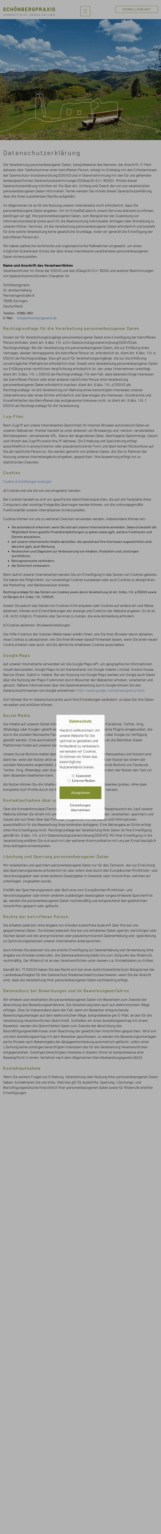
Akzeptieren (80, 792)
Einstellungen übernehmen (80, 807)
